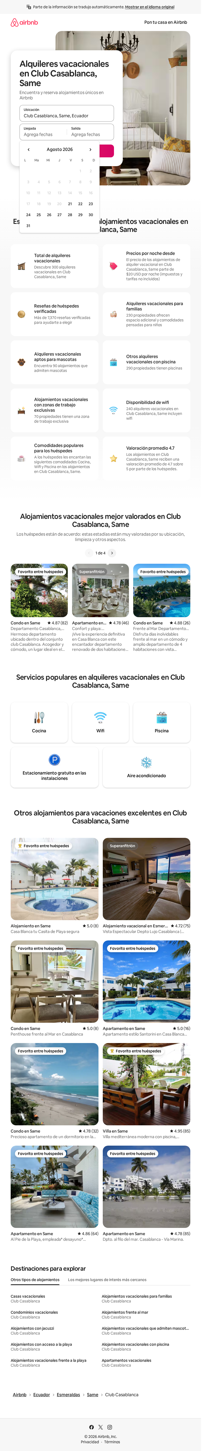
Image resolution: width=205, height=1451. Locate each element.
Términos (112, 1442)
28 (70, 214)
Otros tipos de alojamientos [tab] (35, 1279)
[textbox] (43, 134)
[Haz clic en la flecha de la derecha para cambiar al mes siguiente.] (90, 149)
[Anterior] (89, 553)
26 (49, 214)
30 (91, 214)
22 (80, 203)
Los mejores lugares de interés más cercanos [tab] (107, 1279)
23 (91, 203)
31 (28, 225)
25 (39, 214)
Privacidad (90, 1442)
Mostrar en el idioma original (149, 7)
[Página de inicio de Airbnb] (24, 22)
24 (28, 214)
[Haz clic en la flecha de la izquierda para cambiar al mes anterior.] (28, 149)
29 (80, 214)
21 (70, 203)
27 (59, 214)
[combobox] (67, 115)
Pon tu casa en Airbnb (165, 22)
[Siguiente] (112, 553)
